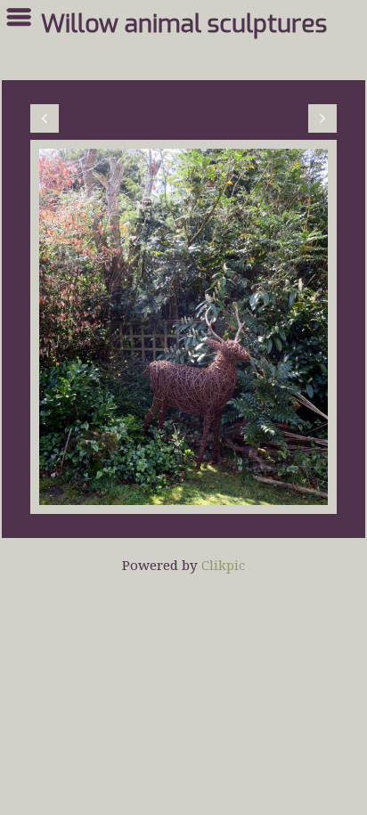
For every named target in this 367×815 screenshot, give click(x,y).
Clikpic (223, 565)
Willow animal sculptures (184, 24)
